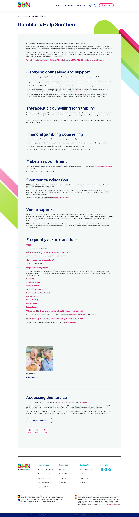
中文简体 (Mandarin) (32, 285)
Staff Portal (76, 514)
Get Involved (43, 465)
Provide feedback (85, 478)
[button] (37, 431)
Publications (63, 478)
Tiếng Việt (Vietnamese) (34, 289)
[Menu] (119, 5)
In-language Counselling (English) (38, 293)
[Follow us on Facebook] (102, 469)
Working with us (43, 482)
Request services (39, 420)
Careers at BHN (43, 487)
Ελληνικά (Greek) (32, 303)
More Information (114, 504)
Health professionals (44, 478)
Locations (69, 5)
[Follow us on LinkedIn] (110, 469)
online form (83, 402)
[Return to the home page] (24, 5)
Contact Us (80, 5)
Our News (62, 482)
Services (59, 5)
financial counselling (77, 314)
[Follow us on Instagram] (106, 469)
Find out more (30, 377)
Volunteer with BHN (44, 474)
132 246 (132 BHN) (61, 402)
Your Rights (63, 469)
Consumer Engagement (46, 469)
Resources (63, 465)
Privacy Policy (85, 514)
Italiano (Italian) (31, 307)
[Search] (95, 5)
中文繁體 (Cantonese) (33, 282)
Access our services (86, 469)
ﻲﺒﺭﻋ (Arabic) (30, 278)
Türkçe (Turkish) (32, 300)
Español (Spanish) (32, 296)
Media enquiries (85, 474)
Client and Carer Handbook (68, 474)
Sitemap (82, 482)
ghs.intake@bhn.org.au (79, 91)
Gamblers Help (71, 322)
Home (20, 16)
